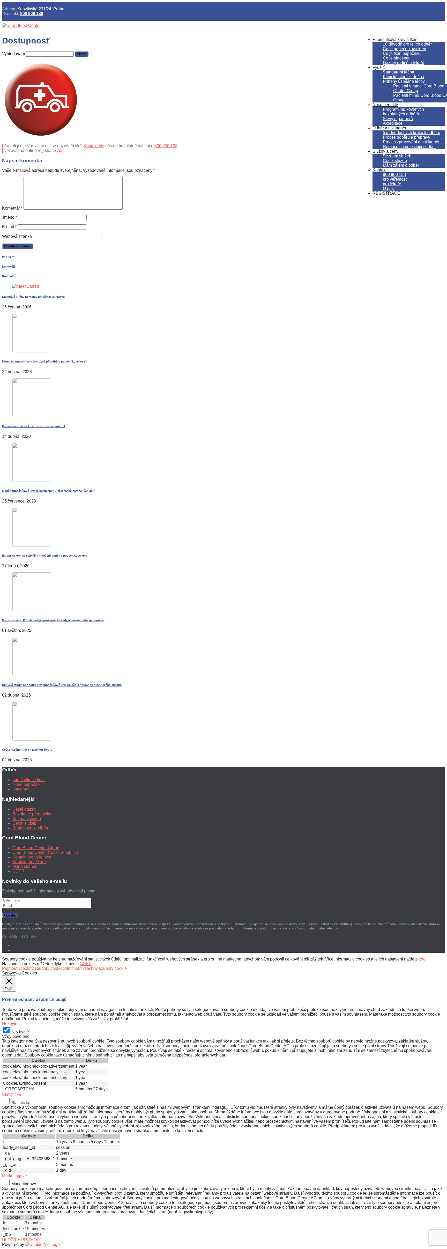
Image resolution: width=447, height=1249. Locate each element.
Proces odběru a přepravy (406, 137)
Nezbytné (20, 1032)
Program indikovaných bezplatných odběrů (403, 111)
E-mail (9, 227)
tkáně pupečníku (27, 784)
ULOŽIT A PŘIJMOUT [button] (22, 1240)
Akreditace (393, 123)
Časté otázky (24, 809)
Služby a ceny (385, 151)
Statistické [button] (11, 1094)
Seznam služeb (397, 156)
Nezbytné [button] (11, 1023)
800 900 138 (31, 13)
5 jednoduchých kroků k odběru (411, 132)
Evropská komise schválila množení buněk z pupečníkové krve (44, 555)
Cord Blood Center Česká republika (45, 852)
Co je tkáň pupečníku (402, 53)
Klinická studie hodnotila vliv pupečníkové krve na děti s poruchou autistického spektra (62, 684)
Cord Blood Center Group (35, 848)
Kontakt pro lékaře (29, 862)
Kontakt (379, 170)
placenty (20, 789)
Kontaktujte (94, 146)
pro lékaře (392, 184)
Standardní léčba (398, 72)
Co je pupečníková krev (404, 49)
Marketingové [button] (14, 1175)
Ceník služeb (395, 160)
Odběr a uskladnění (390, 128)
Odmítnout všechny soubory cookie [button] (95, 968)
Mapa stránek (24, 866)
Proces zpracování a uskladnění (412, 142)
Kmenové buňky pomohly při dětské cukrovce (33, 296)
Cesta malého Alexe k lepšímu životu (27, 749)
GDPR (18, 871)
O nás (388, 188)
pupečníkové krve (28, 780)
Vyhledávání (13, 53)
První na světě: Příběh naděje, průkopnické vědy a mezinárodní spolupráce (53, 620)
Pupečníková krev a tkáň (395, 39)
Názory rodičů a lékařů (403, 63)
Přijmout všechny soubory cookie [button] (32, 968)
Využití (379, 67)
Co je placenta (396, 58)
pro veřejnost (395, 179)
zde (60, 150)
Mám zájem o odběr (401, 165)
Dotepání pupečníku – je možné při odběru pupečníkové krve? (44, 361)
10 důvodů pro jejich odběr (407, 44)
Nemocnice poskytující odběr (409, 146)
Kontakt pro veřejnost (31, 857)
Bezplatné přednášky (31, 814)
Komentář (12, 208)
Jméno (9, 217)
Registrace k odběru (30, 828)
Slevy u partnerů (398, 118)
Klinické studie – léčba (403, 77)
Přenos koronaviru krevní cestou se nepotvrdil (33, 426)
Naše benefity (385, 104)
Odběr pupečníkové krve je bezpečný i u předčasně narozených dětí (48, 490)
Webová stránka (17, 236)
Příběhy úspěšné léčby (404, 81)
